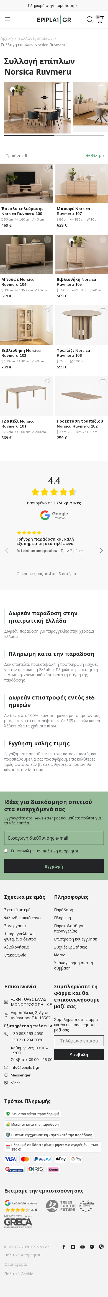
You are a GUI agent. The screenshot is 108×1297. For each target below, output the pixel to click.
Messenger (20, 1075)
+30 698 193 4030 (27, 1033)
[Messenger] (94, 1246)
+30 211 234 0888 (27, 1039)
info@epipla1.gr (25, 1067)
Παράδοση (63, 909)
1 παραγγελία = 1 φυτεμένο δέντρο (20, 936)
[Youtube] (84, 1246)
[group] (54, 540)
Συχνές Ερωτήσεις (70, 947)
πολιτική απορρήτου (61, 850)
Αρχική (7, 38)
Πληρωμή (62, 917)
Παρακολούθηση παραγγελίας (69, 928)
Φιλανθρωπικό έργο (22, 917)
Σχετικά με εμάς (18, 909)
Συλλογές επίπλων (35, 38)
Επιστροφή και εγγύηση (75, 939)
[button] (54, 5)
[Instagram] (75, 1246)
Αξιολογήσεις (16, 947)
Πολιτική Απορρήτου (23, 1255)
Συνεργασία (15, 925)
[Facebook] (66, 1246)
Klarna (60, 954)
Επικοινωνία (15, 955)
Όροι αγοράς (15, 1264)
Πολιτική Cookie (18, 1273)
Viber (15, 1082)
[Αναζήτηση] (90, 19)
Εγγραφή (54, 866)
